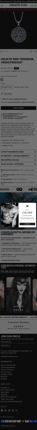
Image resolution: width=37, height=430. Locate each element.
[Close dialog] (35, 203)
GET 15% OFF (27, 223)
